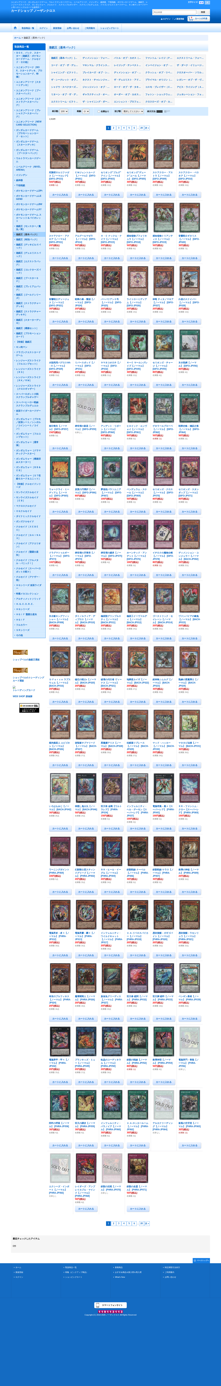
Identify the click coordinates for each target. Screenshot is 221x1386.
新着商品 (119, 1267)
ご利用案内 (169, 1272)
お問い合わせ (170, 1277)
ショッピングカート (73, 1277)
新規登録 (180, 19)
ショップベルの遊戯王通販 (26, 659)
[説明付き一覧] (168, 111)
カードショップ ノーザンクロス (33, 10)
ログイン (167, 19)
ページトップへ (203, 1260)
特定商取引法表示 (172, 1267)
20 (141, 128)
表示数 (55, 111)
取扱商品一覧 (71, 1267)
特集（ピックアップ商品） (76, 1272)
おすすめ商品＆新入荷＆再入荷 (128, 1272)
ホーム (18, 1267)
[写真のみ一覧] (160, 111)
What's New (120, 1277)
